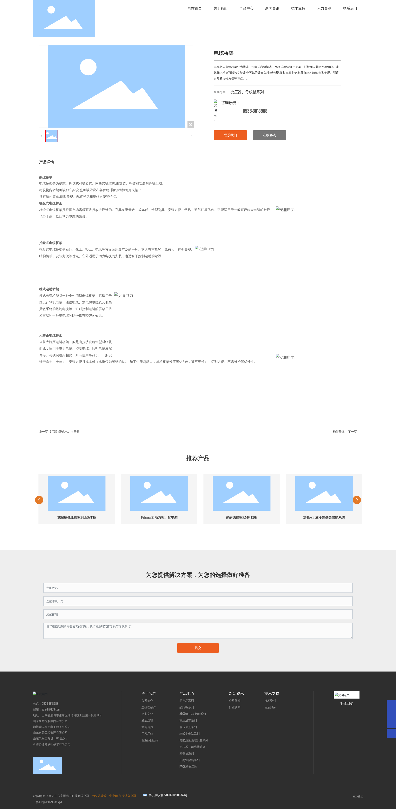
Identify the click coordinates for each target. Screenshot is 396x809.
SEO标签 (358, 796)
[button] (165, 535)
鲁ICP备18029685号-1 (49, 802)
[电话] (391, 714)
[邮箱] (391, 705)
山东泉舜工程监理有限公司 (50, 732)
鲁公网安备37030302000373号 (168, 795)
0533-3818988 (255, 111)
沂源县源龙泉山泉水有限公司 (52, 744)
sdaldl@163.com (51, 709)
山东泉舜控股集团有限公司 (50, 721)
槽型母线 (338, 431)
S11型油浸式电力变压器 (64, 431)
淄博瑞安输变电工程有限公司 (52, 726)
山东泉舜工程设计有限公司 (50, 738)
